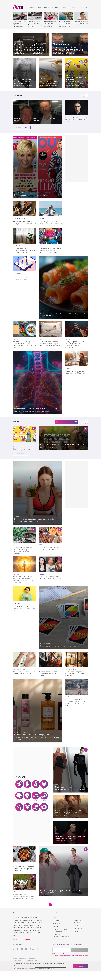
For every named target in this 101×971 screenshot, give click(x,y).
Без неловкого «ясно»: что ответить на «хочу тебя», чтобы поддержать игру (24, 608)
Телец (27, 789)
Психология (55, 7)
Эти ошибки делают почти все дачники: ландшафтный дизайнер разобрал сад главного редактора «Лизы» (76, 81)
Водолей (35, 812)
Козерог (27, 812)
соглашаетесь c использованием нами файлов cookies (50, 967)
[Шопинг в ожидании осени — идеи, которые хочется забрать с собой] (24, 208)
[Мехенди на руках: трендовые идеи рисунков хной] (50, 535)
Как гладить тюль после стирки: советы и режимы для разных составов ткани (24, 250)
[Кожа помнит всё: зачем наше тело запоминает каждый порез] (81, 16)
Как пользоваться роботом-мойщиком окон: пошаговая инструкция (75, 674)
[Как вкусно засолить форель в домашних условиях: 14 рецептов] (63, 287)
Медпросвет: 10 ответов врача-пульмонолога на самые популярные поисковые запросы (35, 409)
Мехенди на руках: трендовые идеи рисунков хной (50, 548)
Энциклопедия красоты (78, 921)
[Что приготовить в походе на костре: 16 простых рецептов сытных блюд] (24, 854)
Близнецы (36, 789)
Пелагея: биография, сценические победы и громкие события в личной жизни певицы (70, 838)
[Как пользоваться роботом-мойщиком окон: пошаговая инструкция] (76, 659)
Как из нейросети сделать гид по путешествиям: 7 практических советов (24, 278)
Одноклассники (30, 949)
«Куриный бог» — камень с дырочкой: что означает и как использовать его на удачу (50, 223)
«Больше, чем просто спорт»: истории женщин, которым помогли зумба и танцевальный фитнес (50, 24)
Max (17, 949)
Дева (27, 800)
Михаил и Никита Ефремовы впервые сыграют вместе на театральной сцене (35, 119)
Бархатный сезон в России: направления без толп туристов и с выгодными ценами (65, 24)
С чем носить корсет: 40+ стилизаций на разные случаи (70, 788)
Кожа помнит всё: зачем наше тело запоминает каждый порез (81, 23)
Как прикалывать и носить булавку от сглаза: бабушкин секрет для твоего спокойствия (50, 344)
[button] (86, 95)
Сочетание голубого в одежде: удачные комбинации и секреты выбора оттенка (50, 250)
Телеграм (13, 949)
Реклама (56, 920)
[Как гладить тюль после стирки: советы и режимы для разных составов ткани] (24, 236)
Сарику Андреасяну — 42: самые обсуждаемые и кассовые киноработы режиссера (74, 345)
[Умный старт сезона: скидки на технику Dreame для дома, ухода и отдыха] (35, 16)
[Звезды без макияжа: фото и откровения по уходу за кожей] (50, 564)
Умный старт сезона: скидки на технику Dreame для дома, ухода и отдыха (35, 24)
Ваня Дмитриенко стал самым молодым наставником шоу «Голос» (76, 119)
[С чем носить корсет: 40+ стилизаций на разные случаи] (70, 770)
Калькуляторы (78, 925)
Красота (46, 7)
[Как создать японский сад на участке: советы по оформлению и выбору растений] (24, 535)
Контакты (56, 923)
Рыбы (44, 812)
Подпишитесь (65, 422)
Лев (19, 800)
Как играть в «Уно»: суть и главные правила (59, 646)
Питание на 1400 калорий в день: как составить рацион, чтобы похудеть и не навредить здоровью (24, 345)
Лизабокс (76, 917)
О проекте (56, 917)
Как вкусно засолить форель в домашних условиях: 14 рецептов (63, 314)
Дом (72, 7)
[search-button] (79, 7)
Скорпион (44, 800)
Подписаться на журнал (21, 939)
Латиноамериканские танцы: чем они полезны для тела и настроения (49, 674)
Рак (44, 789)
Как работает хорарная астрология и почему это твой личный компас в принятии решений (76, 702)
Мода (39, 7)
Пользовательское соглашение (60, 930)
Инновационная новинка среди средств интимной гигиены (24, 673)
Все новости (21, 127)
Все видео (20, 454)
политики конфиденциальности (76, 955)
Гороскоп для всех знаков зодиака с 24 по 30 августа (75, 372)
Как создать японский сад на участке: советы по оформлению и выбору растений (23, 550)
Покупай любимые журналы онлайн (30, 195)
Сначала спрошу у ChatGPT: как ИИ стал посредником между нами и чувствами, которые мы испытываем (30, 48)
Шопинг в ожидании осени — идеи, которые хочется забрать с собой (24, 223)
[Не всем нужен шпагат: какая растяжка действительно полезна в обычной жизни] (20, 16)
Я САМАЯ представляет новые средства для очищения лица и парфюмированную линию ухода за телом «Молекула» (36, 736)
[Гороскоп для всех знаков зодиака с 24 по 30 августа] (76, 359)
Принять (80, 966)
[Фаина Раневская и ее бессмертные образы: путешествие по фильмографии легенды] (24, 73)
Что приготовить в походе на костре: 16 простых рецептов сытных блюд (23, 869)
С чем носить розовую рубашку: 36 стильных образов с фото (60, 891)
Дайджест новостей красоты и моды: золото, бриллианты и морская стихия (68, 812)
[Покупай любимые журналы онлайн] (37, 166)
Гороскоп (65, 7)
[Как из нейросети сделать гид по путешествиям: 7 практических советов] (24, 263)
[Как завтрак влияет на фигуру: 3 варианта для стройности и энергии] (50, 73)
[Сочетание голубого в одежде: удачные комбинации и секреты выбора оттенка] (50, 236)
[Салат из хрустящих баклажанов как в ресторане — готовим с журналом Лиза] (63, 438)
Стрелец (19, 812)
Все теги (76, 931)
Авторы (55, 926)
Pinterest (37, 949)
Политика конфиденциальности (61, 935)
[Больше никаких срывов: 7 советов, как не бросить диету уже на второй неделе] (37, 493)
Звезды (32, 7)
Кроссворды (77, 928)
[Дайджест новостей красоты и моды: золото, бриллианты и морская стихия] (70, 806)
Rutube (26, 949)
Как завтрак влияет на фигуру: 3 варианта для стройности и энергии (49, 83)
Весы (35, 800)
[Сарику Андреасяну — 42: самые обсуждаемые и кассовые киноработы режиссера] (76, 329)
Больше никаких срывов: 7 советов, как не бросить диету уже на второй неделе (36, 520)
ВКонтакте (33, 949)
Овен (19, 789)
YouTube (22, 949)
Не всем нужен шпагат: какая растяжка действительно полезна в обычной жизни (20, 24)
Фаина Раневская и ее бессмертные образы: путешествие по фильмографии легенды (23, 82)
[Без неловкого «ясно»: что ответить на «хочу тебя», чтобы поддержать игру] (24, 593)
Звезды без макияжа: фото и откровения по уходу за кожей (50, 577)
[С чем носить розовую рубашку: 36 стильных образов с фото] (63, 871)
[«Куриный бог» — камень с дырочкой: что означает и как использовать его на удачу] (50, 208)
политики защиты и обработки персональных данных (41, 968)
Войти (84, 7)
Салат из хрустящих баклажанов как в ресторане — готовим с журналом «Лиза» (63, 445)
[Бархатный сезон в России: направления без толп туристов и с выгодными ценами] (66, 16)
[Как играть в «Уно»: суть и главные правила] (63, 617)
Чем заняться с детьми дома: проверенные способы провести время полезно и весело (68, 48)
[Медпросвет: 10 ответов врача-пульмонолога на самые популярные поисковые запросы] (37, 382)
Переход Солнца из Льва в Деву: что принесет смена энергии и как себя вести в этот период (23, 579)
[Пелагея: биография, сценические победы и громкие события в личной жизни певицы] (70, 832)
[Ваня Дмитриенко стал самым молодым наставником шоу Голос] (76, 107)
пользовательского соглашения (61, 955)
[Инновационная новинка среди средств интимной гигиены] (24, 659)
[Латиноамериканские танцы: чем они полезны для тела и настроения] (50, 659)
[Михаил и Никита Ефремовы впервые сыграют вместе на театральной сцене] (37, 112)
